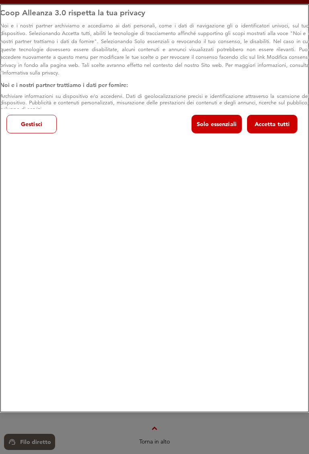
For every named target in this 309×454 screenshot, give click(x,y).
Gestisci (31, 124)
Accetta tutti (272, 124)
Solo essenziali (217, 124)
